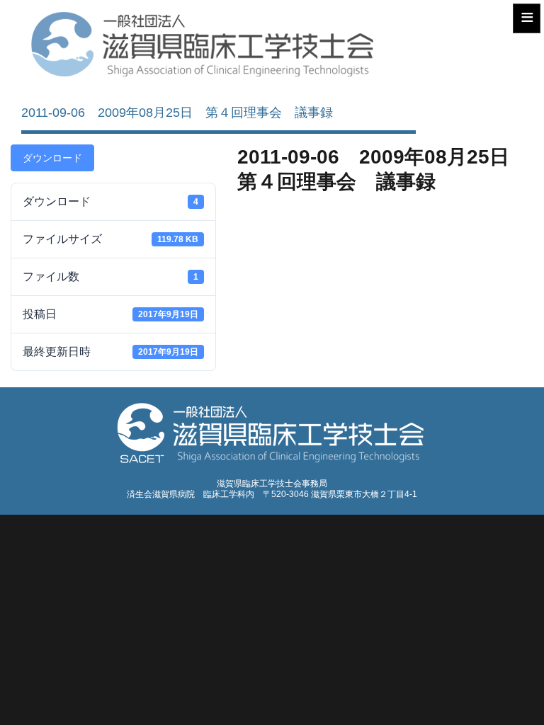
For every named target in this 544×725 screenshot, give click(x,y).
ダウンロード (52, 158)
